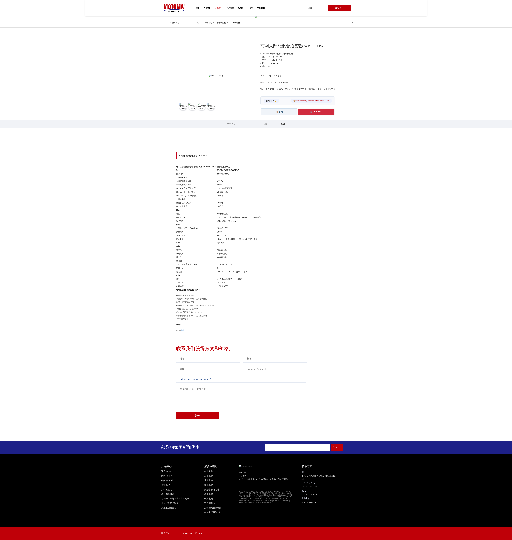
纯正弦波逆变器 (314, 89)
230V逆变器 (271, 83)
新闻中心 (241, 8)
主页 (198, 8)
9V (275, 491)
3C (272, 493)
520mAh (242, 499)
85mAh (289, 495)
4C (275, 493)
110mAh (250, 497)
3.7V (241, 491)
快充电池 (208, 480)
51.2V (255, 493)
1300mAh (274, 499)
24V (246, 493)
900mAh (258, 499)
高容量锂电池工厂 (212, 512)
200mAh (273, 497)
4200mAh (285, 501)
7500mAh (268, 502)
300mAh (281, 497)
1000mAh (266, 499)
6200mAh (260, 502)
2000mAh (242, 501)
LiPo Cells (268, 495)
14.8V (241, 493)
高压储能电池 (167, 494)
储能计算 (338, 8)
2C (269, 493)
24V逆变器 (270, 89)
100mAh (242, 497)
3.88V (262, 491)
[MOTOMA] (173, 8)
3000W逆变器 (283, 89)
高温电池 (208, 494)
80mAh (283, 495)
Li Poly (276, 495)
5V (267, 491)
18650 (283, 493)
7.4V (271, 491)
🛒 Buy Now (316, 112)
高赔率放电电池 (211, 490)
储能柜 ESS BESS (169, 503)
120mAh (258, 497)
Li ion (245, 495)
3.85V (250, 491)
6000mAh (251, 502)
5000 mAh (243, 502)
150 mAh (265, 497)
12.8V (289, 491)
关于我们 (207, 8)
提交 (197, 415)
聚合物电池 (166, 471)
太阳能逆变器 (329, 89)
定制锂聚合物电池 (212, 508)
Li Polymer (258, 495)
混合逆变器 (222, 23)
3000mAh (276, 501)
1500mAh (283, 499)
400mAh (288, 497)
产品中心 (209, 23)
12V (284, 491)
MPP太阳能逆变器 (298, 89)
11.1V (279, 491)
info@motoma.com (309, 502)
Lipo (240, 495)
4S (266, 493)
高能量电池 (209, 471)
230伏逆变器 (236, 23)
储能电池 (165, 485)
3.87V (256, 491)
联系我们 (261, 8)
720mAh (250, 499)
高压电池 (208, 476)
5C (279, 493)
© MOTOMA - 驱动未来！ (193, 533)
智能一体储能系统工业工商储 (175, 499)
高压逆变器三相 (168, 508)
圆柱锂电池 (166, 476)
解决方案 (230, 8)
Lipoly (289, 493)
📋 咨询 (279, 112)
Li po (251, 495)
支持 (251, 8)
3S (263, 493)
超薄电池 (208, 485)
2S (260, 493)
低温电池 (208, 499)
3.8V (245, 491)
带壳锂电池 (209, 503)
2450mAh (259, 501)
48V (250, 493)
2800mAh (268, 501)
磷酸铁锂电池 (167, 480)
